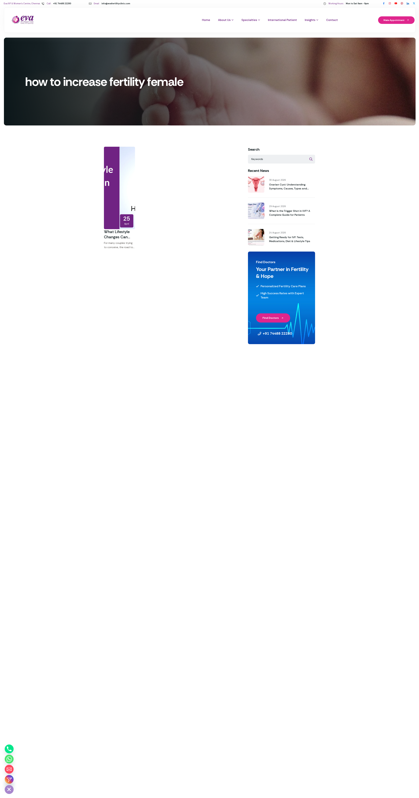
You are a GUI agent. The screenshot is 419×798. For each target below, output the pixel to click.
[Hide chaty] (9, 789)
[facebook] (384, 3)
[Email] (9, 769)
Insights (310, 20)
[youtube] (396, 3)
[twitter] (414, 3)
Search (254, 149)
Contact (332, 20)
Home (206, 20)
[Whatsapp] (9, 759)
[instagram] (390, 3)
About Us (224, 20)
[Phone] (9, 749)
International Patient (282, 20)
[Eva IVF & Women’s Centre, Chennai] (23, 20)
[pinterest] (402, 3)
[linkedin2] (408, 3)
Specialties (249, 20)
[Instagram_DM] (9, 779)
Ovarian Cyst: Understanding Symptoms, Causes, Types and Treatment (288, 188)
